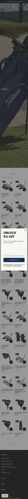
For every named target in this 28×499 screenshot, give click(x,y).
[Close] (25, 230)
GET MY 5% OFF (14, 260)
